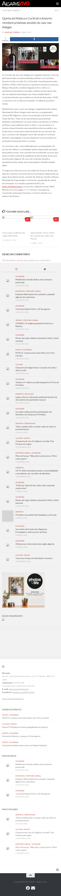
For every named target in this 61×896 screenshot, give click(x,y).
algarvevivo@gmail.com (19, 689)
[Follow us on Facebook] (28, 888)
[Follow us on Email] (33, 888)
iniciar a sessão (16, 260)
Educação (29, 394)
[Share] (34, 39)
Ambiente (19, 394)
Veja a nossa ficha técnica (13, 698)
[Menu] (57, 3)
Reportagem (30, 423)
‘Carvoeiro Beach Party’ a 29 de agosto (32, 309)
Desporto (19, 423)
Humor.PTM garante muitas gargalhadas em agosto (25, 727)
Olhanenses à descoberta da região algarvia (34, 544)
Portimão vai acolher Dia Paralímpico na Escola (35, 515)
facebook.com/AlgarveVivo (23, 692)
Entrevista (20, 291)
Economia (19, 526)
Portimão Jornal (33, 291)
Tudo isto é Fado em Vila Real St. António (33, 558)
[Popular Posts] (44, 269)
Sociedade (19, 276)
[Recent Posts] (16, 269)
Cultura (6, 10)
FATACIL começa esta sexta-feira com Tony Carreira (25, 718)
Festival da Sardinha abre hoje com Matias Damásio (24, 745)
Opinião (18, 320)
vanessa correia (12, 32)
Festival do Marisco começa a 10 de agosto (21, 736)
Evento (16, 10)
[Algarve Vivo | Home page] (20, 3)
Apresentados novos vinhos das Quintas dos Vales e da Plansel (42, 236)
